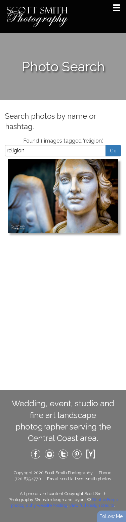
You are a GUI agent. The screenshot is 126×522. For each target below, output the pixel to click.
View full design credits (91, 505)
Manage (117, 3)
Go (113, 150)
